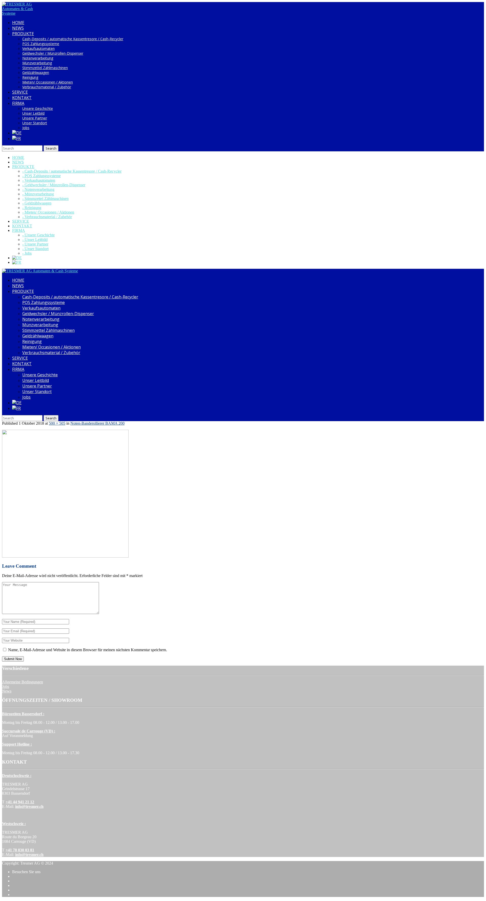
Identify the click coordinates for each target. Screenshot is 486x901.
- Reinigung (31, 208)
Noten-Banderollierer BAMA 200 (97, 423)
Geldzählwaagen (35, 72)
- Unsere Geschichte (38, 235)
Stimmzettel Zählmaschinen (45, 67)
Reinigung (30, 77)
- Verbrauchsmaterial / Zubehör (47, 217)
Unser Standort (34, 122)
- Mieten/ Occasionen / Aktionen (48, 212)
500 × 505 (57, 423)
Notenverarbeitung (37, 58)
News (6, 691)
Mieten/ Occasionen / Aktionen (47, 82)
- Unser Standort (35, 249)
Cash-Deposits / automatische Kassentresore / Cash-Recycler (72, 38)
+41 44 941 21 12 (20, 802)
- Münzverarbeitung (38, 194)
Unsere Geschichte (37, 108)
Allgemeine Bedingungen (22, 682)
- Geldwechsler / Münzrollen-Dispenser (53, 185)
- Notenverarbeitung (38, 189)
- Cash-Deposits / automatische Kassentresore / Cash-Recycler (72, 171)
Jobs (25, 127)
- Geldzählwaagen (36, 203)
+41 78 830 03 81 (20, 850)
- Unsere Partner (35, 244)
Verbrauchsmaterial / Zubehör (46, 87)
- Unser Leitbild (35, 239)
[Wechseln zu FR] (16, 138)
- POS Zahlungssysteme (41, 176)
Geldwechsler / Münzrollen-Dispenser (52, 53)
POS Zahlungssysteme (40, 43)
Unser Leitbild (33, 113)
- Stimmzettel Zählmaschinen (45, 198)
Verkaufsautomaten (38, 48)
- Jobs (27, 253)
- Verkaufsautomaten (38, 180)
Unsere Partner (34, 118)
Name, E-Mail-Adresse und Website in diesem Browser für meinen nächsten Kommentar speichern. (87, 650)
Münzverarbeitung (37, 62)
